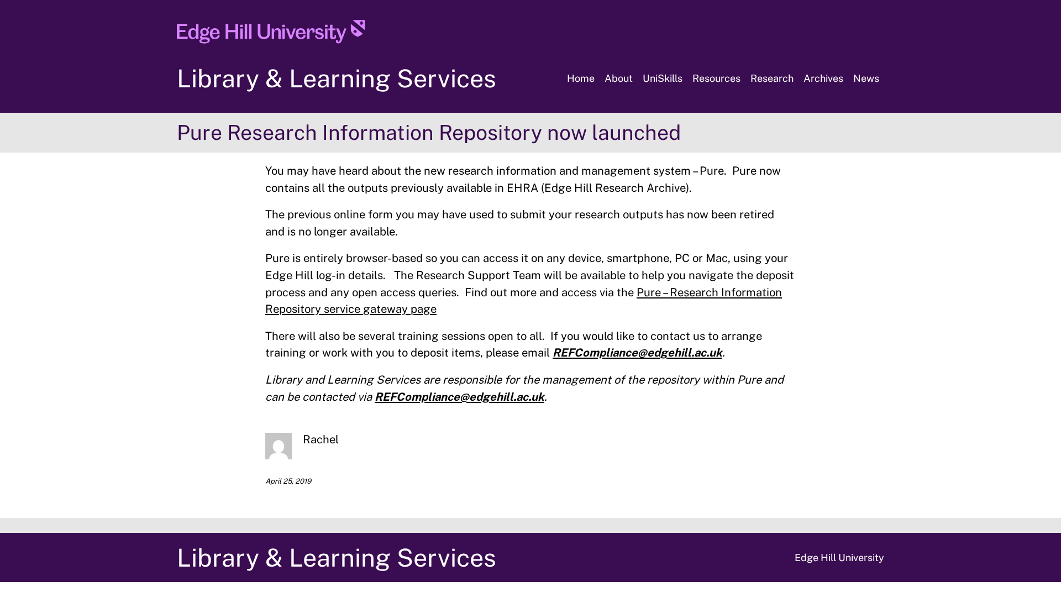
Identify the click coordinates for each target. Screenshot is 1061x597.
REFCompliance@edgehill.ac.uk (637, 352)
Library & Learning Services (336, 78)
